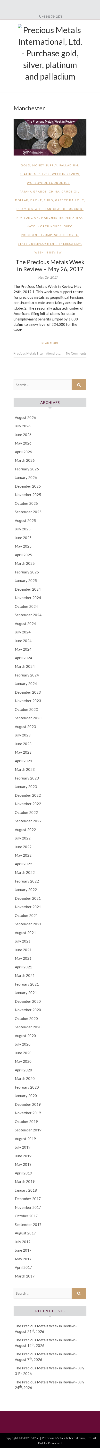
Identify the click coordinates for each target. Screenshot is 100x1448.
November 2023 (28, 700)
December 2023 (28, 692)
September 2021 (28, 924)
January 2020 (26, 1095)
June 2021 (23, 950)
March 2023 (25, 769)
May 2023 (23, 752)
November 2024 (28, 597)
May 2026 (23, 443)
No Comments (76, 353)
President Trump (36, 235)
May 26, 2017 (48, 277)
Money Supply (45, 165)
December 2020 (28, 1001)
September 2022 (28, 821)
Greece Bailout (69, 200)
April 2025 (23, 555)
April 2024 (23, 658)
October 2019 (26, 1121)
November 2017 (28, 1207)
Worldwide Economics (48, 182)
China (54, 191)
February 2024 (27, 675)
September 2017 (28, 1224)
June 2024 (23, 641)
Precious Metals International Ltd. (37, 353)
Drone (36, 200)
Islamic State (29, 208)
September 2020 (28, 1027)
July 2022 (23, 838)
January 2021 (26, 992)
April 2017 (23, 1267)
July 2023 (23, 735)
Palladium (68, 165)
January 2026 (26, 477)
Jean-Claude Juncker (63, 208)
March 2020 (25, 1078)
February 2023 (27, 778)
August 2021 (25, 932)
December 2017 (28, 1198)
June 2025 (23, 537)
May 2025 (23, 546)
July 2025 (23, 529)
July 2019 (23, 1147)
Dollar (21, 200)
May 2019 (23, 1164)
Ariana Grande (33, 191)
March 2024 (25, 666)
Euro (48, 200)
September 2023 (28, 718)
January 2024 (26, 683)
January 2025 (26, 580)
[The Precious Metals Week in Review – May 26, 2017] (50, 137)
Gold (25, 165)
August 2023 (25, 726)
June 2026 (23, 434)
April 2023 (23, 761)
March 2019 (25, 1181)
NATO (31, 226)
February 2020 (27, 1087)
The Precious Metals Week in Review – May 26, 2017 (50, 265)
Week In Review (65, 174)
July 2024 (23, 632)
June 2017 (23, 1250)
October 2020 (26, 1018)
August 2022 (25, 829)
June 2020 (23, 1053)
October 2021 (26, 915)
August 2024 (25, 623)
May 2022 (23, 855)
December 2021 (28, 898)
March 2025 (25, 563)
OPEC (68, 226)
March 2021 (25, 975)
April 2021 (23, 967)
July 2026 (23, 426)
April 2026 (23, 452)
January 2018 (26, 1190)
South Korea (66, 235)
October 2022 (26, 812)
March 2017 (25, 1276)
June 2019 (23, 1156)
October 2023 (26, 709)
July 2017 (23, 1242)
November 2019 (28, 1113)
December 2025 (28, 486)
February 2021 (27, 984)
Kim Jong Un (28, 217)
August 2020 (25, 1035)
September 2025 (28, 512)
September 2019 (28, 1130)
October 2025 (26, 503)
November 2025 (28, 494)
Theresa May (69, 243)
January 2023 (26, 786)
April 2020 (23, 1070)
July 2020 (23, 1044)
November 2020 (28, 1010)
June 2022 (23, 847)
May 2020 (23, 1061)
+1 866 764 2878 (52, 16)
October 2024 (26, 606)
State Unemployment (37, 243)
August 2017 (25, 1233)
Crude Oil (70, 191)
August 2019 (25, 1138)
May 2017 (23, 1259)
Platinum (28, 174)
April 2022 (23, 864)
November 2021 (28, 907)
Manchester (52, 217)
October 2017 (26, 1216)
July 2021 (23, 941)
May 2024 (23, 649)
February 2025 (27, 572)
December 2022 (28, 795)
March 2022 (25, 872)
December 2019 (28, 1104)
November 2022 (28, 804)
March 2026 (25, 460)
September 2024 (28, 615)
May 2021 (23, 958)
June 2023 (23, 744)
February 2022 (27, 881)
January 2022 (26, 889)
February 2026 (27, 469)
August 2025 (25, 520)
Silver (44, 174)
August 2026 (25, 417)
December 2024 (28, 589)
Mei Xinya (74, 217)
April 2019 (23, 1173)
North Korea (50, 226)
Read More (50, 342)
